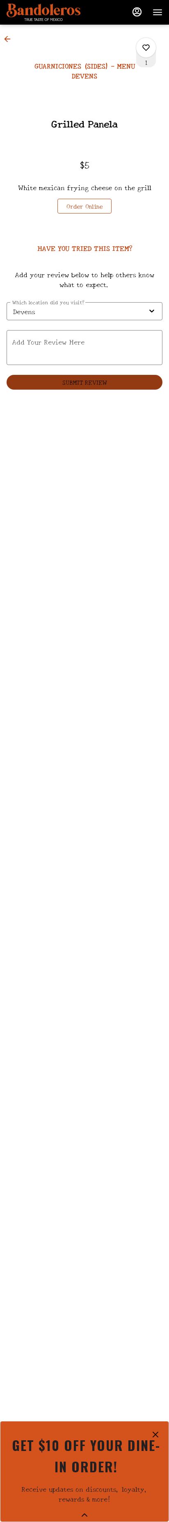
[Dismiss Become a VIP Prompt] (155, 1434)
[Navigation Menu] (157, 12)
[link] (84, 206)
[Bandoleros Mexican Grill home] (43, 12)
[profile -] (137, 12)
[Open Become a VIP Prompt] (84, 1515)
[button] (10, 39)
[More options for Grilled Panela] (146, 47)
